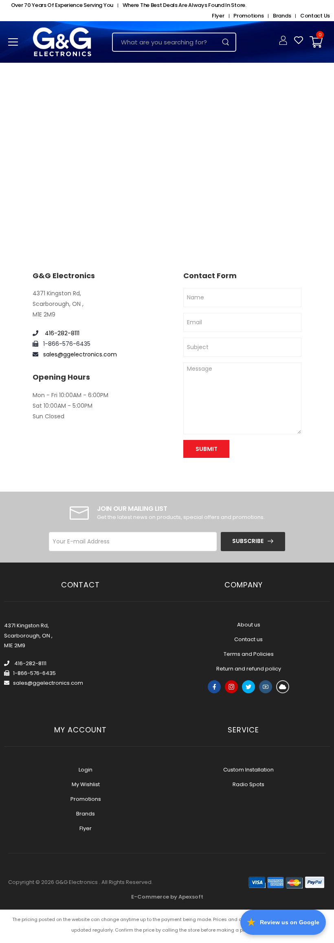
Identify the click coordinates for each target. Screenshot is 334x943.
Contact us (248, 639)
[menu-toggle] (13, 42)
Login (85, 770)
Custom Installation (248, 770)
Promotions (248, 16)
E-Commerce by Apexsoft (167, 897)
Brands (282, 16)
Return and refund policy (248, 669)
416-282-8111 (61, 333)
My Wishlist (86, 784)
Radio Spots (248, 784)
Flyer (218, 16)
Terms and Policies (249, 654)
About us (248, 625)
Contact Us (315, 16)
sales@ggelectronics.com (80, 354)
